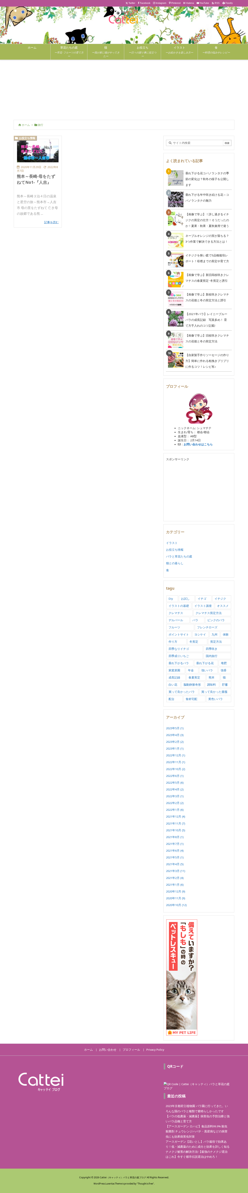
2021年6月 (174, 850)
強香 (223, 670)
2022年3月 (174, 796)
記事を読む (51, 222)
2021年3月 (175, 871)
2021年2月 (174, 878)
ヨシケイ (200, 634)
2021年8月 (174, 837)
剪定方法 (216, 641)
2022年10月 (175, 769)
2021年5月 (174, 857)
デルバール (176, 620)
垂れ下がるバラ (179, 663)
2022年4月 (174, 789)
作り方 (173, 641)
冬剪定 (193, 641)
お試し (185, 598)
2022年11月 (175, 762)
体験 (226, 634)
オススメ (223, 606)
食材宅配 (191, 699)
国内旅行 (211, 656)
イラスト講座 (203, 606)
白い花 (173, 684)
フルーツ (174, 627)
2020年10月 (176, 905)
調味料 (211, 684)
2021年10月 (175, 830)
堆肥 (224, 663)
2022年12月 (175, 755)
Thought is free (145, 1183)
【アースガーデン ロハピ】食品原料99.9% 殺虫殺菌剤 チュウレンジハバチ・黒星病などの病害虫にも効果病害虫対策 (196, 1131)
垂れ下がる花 (205, 663)
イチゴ (202, 598)
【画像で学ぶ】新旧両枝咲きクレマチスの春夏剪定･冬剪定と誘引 (207, 278)
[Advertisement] (124, 89)
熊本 (211, 677)
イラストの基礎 (179, 606)
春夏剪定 (194, 677)
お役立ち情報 (27, 138)
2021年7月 (174, 844)
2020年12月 (175, 891)
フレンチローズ (207, 627)
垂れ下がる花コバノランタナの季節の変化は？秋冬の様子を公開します (207, 179)
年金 (191, 670)
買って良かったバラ (182, 692)
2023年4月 (174, 735)
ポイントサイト (179, 634)
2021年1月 (174, 884)
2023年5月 (174, 728)
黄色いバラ (215, 699)
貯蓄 (225, 684)
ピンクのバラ (216, 620)
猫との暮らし (174, 563)
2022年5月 (174, 782)
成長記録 (174, 677)
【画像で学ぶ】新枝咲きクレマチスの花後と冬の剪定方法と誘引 (207, 297)
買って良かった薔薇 (214, 692)
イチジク (220, 598)
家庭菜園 (174, 670)
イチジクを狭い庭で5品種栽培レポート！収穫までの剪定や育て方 (207, 258)
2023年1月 (174, 748)
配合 (171, 699)
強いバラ (207, 670)
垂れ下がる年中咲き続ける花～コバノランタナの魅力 (207, 197)
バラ (195, 620)
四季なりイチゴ (179, 649)
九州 (214, 634)
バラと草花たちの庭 (179, 556)
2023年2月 (174, 742)
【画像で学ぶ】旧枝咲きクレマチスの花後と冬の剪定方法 (207, 338)
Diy (171, 598)
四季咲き (211, 649)
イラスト (172, 543)
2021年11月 (175, 823)
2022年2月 (174, 803)
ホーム (26, 125)
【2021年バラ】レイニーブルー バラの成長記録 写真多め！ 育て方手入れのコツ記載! (207, 319)
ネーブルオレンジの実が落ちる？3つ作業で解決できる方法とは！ (207, 238)
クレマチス (176, 613)
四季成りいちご (179, 656)
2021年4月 (174, 864)
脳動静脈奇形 (192, 684)
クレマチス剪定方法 (208, 613)
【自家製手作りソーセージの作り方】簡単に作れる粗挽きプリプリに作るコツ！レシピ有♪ (207, 360)
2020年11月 (175, 898)
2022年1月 (174, 810)
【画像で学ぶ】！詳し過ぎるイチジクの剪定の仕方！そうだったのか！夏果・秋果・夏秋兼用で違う (207, 220)
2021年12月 (175, 816)
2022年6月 (174, 776)
